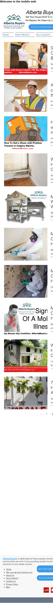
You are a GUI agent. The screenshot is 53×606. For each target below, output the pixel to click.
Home (8, 569)
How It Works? (12, 578)
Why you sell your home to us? (19, 572)
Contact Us (11, 581)
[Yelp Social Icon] (46, 590)
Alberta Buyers (10, 558)
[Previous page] (41, 413)
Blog (8, 587)
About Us (10, 575)
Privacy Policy (12, 584)
